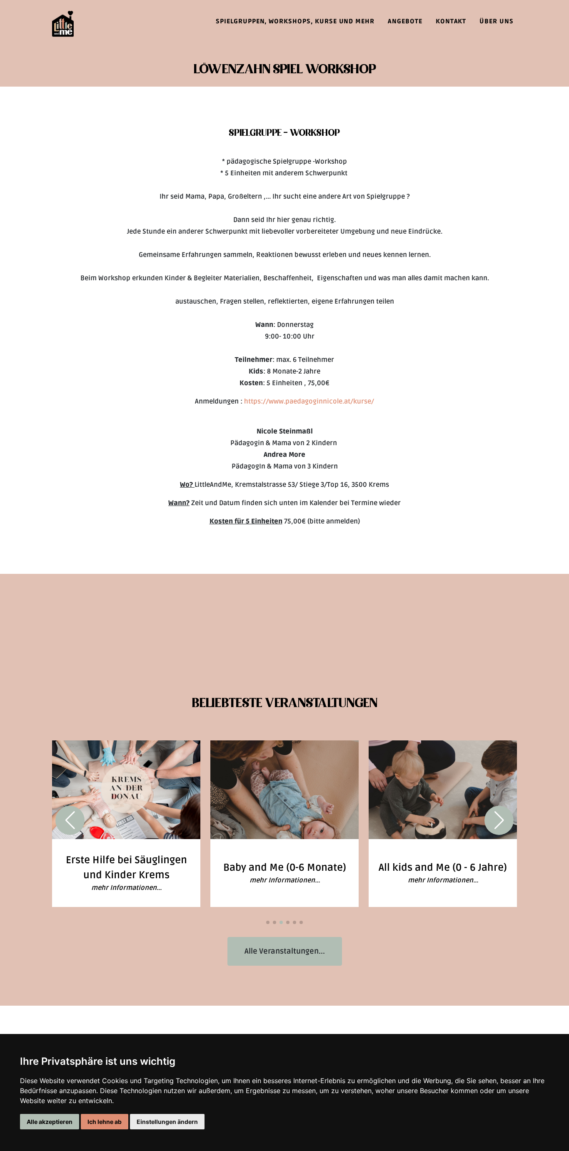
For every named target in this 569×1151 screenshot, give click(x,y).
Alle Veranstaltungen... (285, 951)
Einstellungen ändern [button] (167, 1121)
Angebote (405, 21)
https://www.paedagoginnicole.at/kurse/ (309, 401)
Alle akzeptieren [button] (49, 1121)
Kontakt (451, 21)
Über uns (496, 21)
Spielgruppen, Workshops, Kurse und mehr (295, 21)
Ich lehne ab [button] (104, 1121)
